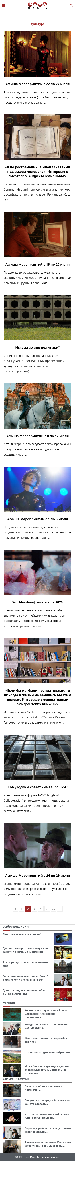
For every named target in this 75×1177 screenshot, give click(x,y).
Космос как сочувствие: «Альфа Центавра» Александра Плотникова (46, 1013)
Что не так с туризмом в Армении (48, 1052)
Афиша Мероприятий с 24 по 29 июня (37, 875)
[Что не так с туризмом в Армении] (12, 1056)
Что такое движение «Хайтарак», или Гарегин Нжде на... (47, 1116)
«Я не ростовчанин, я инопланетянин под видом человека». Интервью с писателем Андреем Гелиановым (37, 171)
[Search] (71, 5)
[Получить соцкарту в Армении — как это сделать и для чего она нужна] (12, 1104)
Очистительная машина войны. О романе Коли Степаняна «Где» (25, 978)
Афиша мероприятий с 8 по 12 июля (37, 436)
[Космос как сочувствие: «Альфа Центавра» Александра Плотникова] (12, 1014)
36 (53, 908)
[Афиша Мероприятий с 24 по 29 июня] (37, 845)
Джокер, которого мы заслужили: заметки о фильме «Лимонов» (26, 949)
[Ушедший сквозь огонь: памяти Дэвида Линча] (12, 1028)
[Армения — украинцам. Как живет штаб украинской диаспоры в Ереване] (12, 1146)
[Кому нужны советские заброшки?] (37, 757)
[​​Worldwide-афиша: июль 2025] (37, 572)
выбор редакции (16, 926)
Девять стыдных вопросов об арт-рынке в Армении (26, 991)
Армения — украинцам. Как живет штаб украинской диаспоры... (48, 1143)
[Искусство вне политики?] (37, 317)
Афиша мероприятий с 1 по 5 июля (37, 519)
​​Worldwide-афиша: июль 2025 (37, 602)
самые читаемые (16, 1079)
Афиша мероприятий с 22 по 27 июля (37, 84)
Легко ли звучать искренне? (22, 934)
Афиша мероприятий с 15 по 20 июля (37, 264)
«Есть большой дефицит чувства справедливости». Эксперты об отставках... (47, 1069)
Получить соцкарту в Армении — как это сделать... (47, 1102)
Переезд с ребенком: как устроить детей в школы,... (48, 1129)
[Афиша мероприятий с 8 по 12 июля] (37, 406)
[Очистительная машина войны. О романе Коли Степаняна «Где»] (63, 980)
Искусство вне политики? (37, 347)
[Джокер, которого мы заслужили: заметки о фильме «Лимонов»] (63, 952)
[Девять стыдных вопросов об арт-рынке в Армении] (63, 994)
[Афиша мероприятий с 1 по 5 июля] (37, 489)
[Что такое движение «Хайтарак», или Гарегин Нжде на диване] (12, 1118)
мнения (9, 1003)
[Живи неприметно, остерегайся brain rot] (12, 1042)
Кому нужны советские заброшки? (38, 787)
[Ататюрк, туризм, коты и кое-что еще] (63, 966)
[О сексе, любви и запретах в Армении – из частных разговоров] (12, 1090)
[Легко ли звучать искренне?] (63, 939)
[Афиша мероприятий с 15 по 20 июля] (37, 234)
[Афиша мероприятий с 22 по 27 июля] (37, 54)
